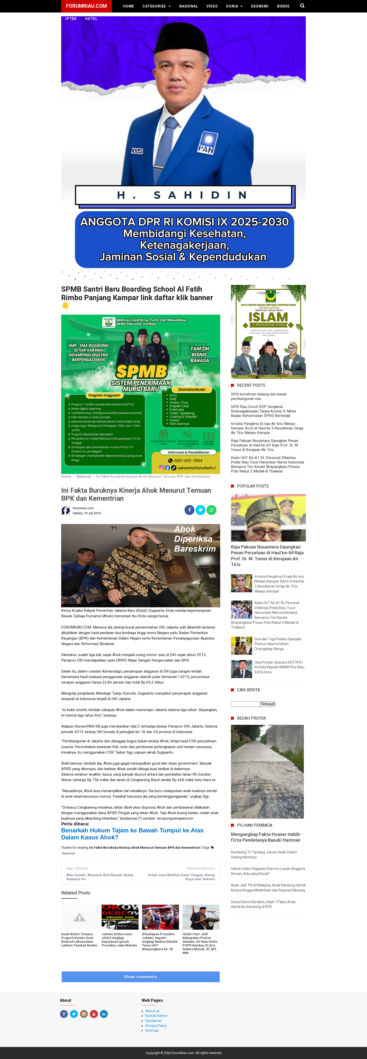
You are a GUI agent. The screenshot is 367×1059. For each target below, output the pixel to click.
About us (152, 1011)
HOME (128, 6)
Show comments (140, 976)
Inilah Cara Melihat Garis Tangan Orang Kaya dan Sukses (181, 877)
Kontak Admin (156, 1016)
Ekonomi (260, 6)
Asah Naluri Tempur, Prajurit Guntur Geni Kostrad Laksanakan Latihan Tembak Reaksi (79, 939)
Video (212, 6)
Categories (154, 6)
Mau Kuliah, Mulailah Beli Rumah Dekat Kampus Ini (99, 877)
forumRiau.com (183, 1053)
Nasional (188, 6)
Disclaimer (153, 1021)
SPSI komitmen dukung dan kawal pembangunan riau (258, 396)
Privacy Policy (156, 1026)
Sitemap (152, 1030)
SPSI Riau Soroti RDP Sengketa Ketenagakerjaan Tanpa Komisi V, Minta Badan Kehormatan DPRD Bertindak (263, 411)
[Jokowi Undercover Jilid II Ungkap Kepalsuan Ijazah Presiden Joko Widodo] (120, 917)
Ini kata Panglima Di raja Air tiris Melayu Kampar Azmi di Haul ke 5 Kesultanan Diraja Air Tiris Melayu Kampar (267, 428)
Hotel (91, 19)
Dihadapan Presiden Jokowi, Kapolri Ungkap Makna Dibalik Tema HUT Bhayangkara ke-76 (159, 941)
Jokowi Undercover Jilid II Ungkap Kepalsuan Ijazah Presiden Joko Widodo (119, 939)
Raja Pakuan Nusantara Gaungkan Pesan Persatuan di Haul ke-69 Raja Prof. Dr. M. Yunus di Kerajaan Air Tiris (265, 445)
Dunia (232, 6)
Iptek (71, 19)
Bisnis (283, 6)
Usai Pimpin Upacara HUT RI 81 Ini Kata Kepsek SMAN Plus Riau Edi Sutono (279, 667)
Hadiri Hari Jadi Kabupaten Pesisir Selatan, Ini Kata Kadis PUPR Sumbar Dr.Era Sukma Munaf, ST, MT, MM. (200, 943)
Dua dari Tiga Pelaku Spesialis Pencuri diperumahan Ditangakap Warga (278, 644)
